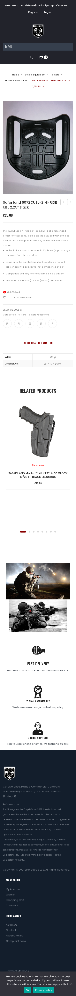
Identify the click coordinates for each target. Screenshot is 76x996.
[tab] (38, 343)
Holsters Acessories (16, 80)
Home (15, 74)
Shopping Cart (15, 900)
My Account (13, 889)
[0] (41, 57)
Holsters (54, 74)
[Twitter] (18, 323)
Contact (11, 930)
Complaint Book (16, 941)
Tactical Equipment (34, 74)
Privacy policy (43, 990)
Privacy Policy (14, 935)
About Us (11, 925)
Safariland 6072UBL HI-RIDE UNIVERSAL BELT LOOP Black (63, 202)
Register (33, 12)
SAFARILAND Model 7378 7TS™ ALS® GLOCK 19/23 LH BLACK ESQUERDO (38, 475)
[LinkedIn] (52, 323)
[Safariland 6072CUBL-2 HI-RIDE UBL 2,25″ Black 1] (38, 147)
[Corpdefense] (38, 30)
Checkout (12, 905)
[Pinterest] (30, 323)
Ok (27, 990)
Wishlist (10, 894)
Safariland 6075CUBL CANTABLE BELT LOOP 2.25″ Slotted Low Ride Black (70, 202)
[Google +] (41, 323)
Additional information (38, 343)
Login (47, 12)
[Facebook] (7, 323)
